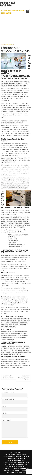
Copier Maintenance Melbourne (16, 458)
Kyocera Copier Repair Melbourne (16, 466)
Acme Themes (22, 454)
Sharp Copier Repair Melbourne (19, 470)
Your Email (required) (8, 399)
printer (19, 160)
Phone (4, 406)
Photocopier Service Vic (7, 44)
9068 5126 (6, 5)
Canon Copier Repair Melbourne (12, 456)
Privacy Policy (6, 468)
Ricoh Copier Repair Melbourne (20, 468)
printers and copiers (10, 359)
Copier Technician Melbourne (16, 460)
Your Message (6, 420)
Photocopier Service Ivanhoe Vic (8, 377)
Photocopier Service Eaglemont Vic (23, 378)
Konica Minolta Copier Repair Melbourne (16, 464)
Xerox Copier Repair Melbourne (16, 472)
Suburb (4, 413)
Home (27, 462)
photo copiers (12, 125)
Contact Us (26, 456)
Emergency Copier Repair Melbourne (13, 462)
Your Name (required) (8, 392)
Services (6, 470)
